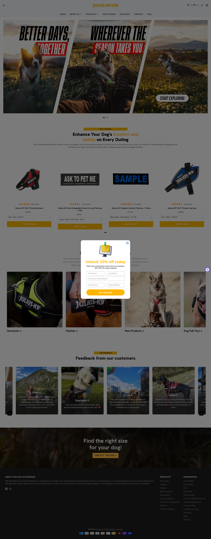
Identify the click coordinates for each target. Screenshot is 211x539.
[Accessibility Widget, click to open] (207, 269)
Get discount (105, 292)
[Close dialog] (127, 243)
